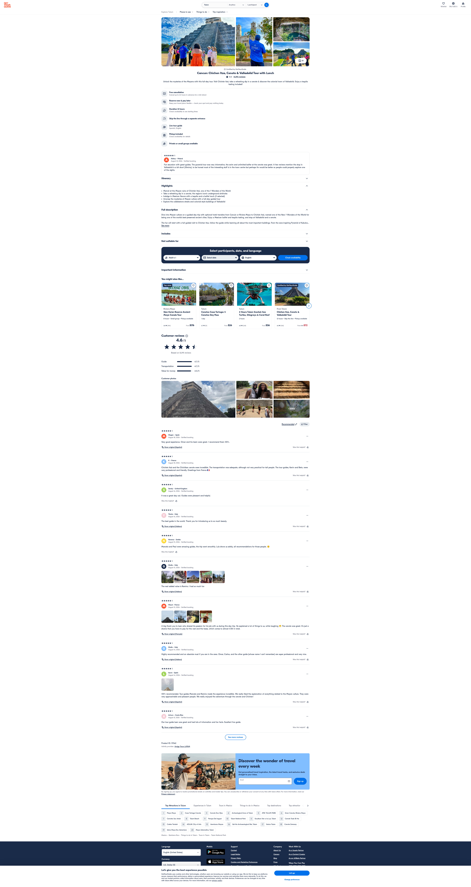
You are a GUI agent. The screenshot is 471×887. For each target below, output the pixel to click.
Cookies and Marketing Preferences (244, 862)
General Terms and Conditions (242, 866)
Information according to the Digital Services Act (249, 870)
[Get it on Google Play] (216, 852)
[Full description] (307, 209)
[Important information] (307, 270)
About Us (277, 850)
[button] (235, 76)
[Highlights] (307, 186)
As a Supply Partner (296, 850)
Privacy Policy (236, 858)
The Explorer (278, 870)
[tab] (175, 805)
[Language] (453, 3)
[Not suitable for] (307, 241)
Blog (275, 858)
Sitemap (234, 874)
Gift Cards (277, 866)
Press (275, 862)
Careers (276, 854)
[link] (178, 306)
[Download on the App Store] (216, 861)
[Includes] (307, 233)
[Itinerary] (307, 178)
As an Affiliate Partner (297, 858)
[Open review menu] (307, 436)
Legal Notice (235, 854)
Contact (234, 850)
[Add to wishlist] (193, 285)
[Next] (309, 305)
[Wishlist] (443, 3)
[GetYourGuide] (7, 5)
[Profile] (463, 3)
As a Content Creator (297, 854)
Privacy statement (168, 794)
